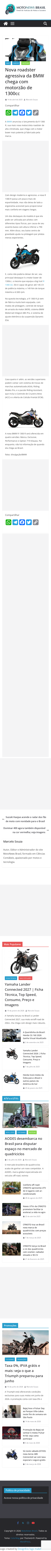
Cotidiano (22, 1132)
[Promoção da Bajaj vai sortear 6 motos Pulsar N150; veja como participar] (11, 1436)
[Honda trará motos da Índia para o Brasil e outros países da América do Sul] (11, 1081)
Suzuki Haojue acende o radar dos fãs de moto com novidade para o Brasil (26, 819)
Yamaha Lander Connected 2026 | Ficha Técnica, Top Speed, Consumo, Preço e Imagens (34, 1056)
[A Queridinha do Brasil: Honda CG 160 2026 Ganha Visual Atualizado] (11, 1037)
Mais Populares (25, 978)
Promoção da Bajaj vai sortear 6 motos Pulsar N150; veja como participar (33, 1434)
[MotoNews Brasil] (5, 23)
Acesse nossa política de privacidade (23, 1497)
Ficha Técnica (11, 978)
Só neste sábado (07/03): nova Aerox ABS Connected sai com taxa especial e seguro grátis (34, 1455)
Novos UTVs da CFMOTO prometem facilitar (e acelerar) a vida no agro (34, 1209)
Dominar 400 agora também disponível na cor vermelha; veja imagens (24, 830)
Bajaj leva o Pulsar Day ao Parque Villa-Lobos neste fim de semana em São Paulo (34, 1413)
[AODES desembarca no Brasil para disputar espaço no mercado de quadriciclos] (25, 1115)
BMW (8, 63)
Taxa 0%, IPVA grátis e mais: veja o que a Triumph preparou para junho (24, 1373)
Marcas (16, 63)
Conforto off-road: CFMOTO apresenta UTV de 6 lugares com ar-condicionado (34, 1189)
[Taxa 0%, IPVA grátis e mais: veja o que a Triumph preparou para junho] (25, 1342)
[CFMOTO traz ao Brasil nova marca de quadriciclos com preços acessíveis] (11, 1231)
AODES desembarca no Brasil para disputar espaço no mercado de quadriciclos (23, 1146)
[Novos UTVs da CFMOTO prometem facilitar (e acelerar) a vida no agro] (11, 1211)
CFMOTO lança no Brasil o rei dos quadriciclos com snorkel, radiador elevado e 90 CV (34, 1250)
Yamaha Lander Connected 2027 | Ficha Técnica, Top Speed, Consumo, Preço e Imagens (24, 994)
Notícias (25, 63)
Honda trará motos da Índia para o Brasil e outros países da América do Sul (33, 1079)
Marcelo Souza (32, 99)
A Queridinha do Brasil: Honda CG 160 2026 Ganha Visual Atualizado (34, 1035)
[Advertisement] (25, 166)
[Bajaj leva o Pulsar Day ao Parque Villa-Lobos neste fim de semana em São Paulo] (11, 1415)
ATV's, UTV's (10, 1132)
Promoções (21, 1359)
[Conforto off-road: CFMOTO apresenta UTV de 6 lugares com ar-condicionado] (11, 1191)
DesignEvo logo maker (30, 1548)
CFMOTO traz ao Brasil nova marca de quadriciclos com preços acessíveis (34, 1229)
